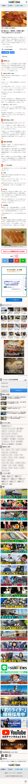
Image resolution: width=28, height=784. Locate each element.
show (6, 56)
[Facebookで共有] (11, 261)
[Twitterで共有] (5, 261)
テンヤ (13, 441)
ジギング (19, 436)
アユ (21, 455)
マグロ (10, 468)
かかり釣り (19, 441)
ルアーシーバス (6, 433)
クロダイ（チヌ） (21, 463)
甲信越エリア (5, 479)
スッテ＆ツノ (5, 441)
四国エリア (21, 481)
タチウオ (21, 457)
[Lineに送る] (22, 261)
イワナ (16, 457)
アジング (18, 431)
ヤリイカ (4, 468)
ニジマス (4, 457)
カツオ (16, 468)
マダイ (8, 450)
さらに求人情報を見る (14, 300)
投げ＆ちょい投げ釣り (8, 444)
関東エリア (18, 476)
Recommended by (21, 375)
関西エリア (5, 481)
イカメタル (21, 439)
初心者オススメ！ (6, 426)
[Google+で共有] (17, 261)
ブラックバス (5, 470)
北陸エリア (14, 479)
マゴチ (14, 465)
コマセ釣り (13, 439)
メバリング (11, 431)
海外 (11, 484)
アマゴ (10, 457)
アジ (3, 450)
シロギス (4, 465)
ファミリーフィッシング (8, 428)
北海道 (3, 476)
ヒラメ (3, 460)
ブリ (12, 450)
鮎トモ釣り (20, 428)
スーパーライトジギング (8, 436)
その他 (12, 52)
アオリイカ (10, 460)
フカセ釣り (5, 439)
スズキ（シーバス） (7, 455)
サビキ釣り (19, 444)
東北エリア (10, 476)
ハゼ (9, 465)
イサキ (17, 450)
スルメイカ (5, 452)
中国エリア (13, 481)
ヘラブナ (21, 468)
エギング (4, 431)
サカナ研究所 (5, 52)
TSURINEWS (12, 776)
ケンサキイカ (13, 452)
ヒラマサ (23, 450)
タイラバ (14, 433)
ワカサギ (20, 465)
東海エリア (22, 479)
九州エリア (5, 484)
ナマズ (16, 455)
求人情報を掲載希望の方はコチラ (14, 271)
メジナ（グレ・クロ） (8, 463)
